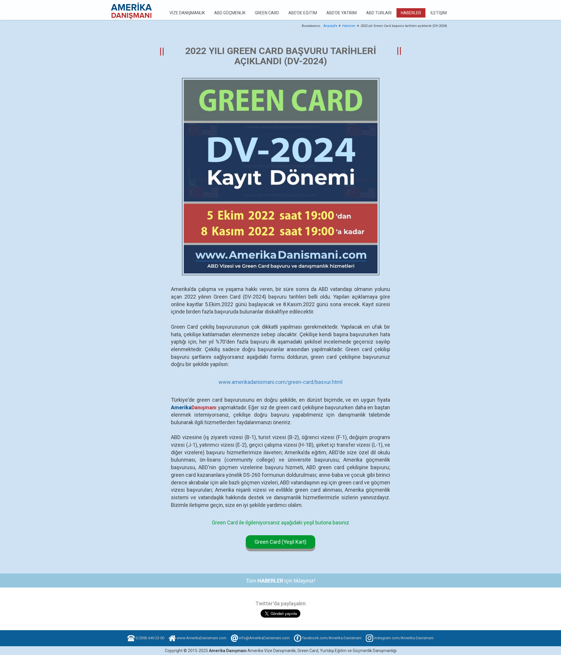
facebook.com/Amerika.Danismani (331, 638)
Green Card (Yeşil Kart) (280, 542)
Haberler (411, 13)
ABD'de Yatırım (341, 13)
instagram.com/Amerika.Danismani (404, 638)
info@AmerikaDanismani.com (264, 638)
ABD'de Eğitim (302, 13)
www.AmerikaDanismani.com (201, 638)
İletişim (438, 13)
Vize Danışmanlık (187, 13)
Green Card (267, 13)
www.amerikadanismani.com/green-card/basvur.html (280, 382)
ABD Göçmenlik (229, 13)
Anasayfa (330, 26)
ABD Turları (379, 13)
